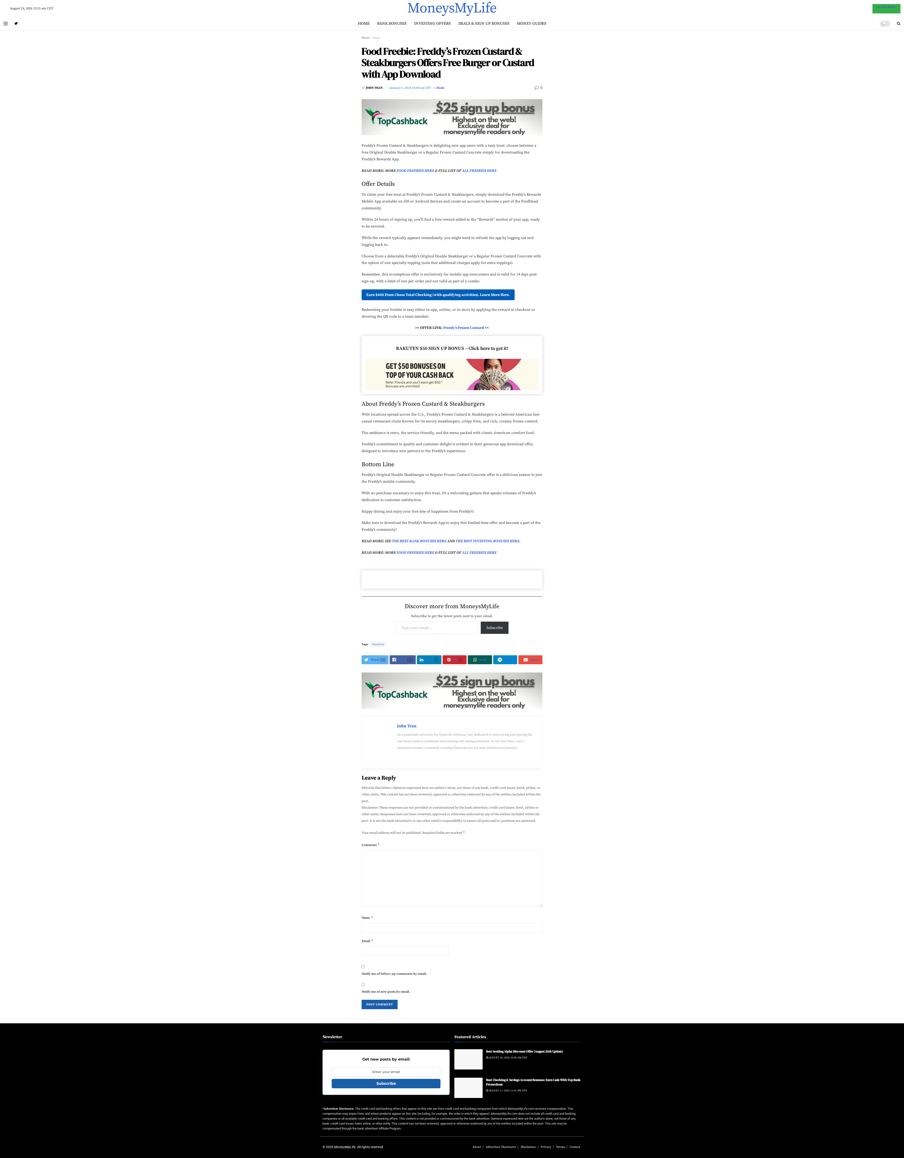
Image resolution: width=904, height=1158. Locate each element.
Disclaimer (528, 1147)
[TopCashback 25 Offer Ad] (452, 116)
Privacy (546, 1147)
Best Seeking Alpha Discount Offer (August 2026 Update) (524, 1051)
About (476, 1147)
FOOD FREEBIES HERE (415, 170)
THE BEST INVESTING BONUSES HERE (487, 541)
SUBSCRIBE (886, 7)
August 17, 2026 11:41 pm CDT (507, 1090)
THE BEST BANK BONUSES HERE (419, 541)
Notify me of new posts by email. (386, 992)
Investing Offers (432, 23)
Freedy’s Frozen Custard (463, 327)
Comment (371, 844)
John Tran (374, 88)
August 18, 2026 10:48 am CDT (507, 1057)
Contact (575, 1147)
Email (367, 941)
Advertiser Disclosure (501, 1147)
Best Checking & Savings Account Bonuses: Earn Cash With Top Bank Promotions (533, 1082)
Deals (376, 38)
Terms (560, 1147)
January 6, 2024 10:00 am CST (410, 88)
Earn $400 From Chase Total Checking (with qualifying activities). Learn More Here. (438, 294)
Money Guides (531, 23)
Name (367, 917)
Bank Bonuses (392, 23)
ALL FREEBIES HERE (479, 170)
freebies (378, 644)
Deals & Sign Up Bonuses (483, 23)
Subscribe (494, 627)
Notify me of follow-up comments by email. (394, 974)
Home (364, 23)
